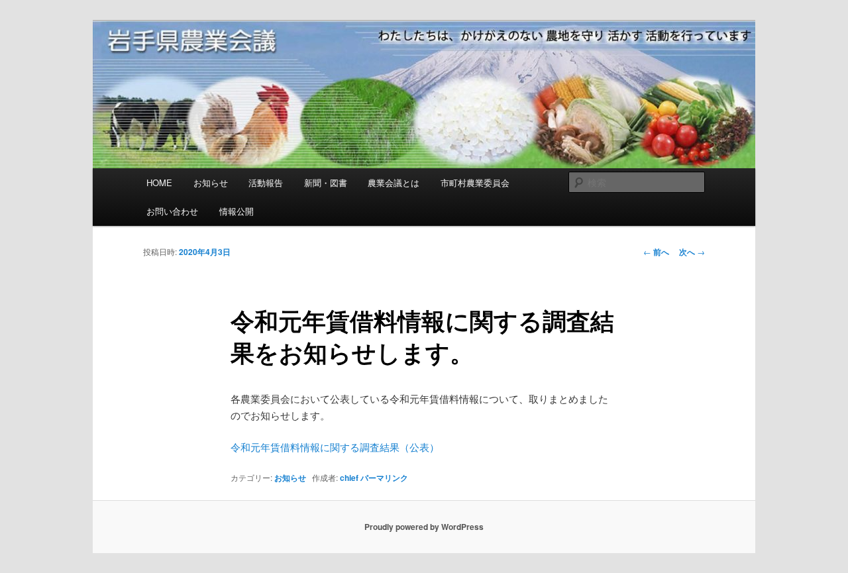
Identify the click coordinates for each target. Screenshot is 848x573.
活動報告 (265, 182)
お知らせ (210, 182)
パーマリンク (384, 478)
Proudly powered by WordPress (424, 527)
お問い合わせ (172, 211)
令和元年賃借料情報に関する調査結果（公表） (335, 447)
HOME (159, 182)
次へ (692, 252)
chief (349, 478)
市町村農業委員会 (475, 182)
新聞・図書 (325, 182)
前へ (656, 252)
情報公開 (236, 211)
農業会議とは (393, 182)
